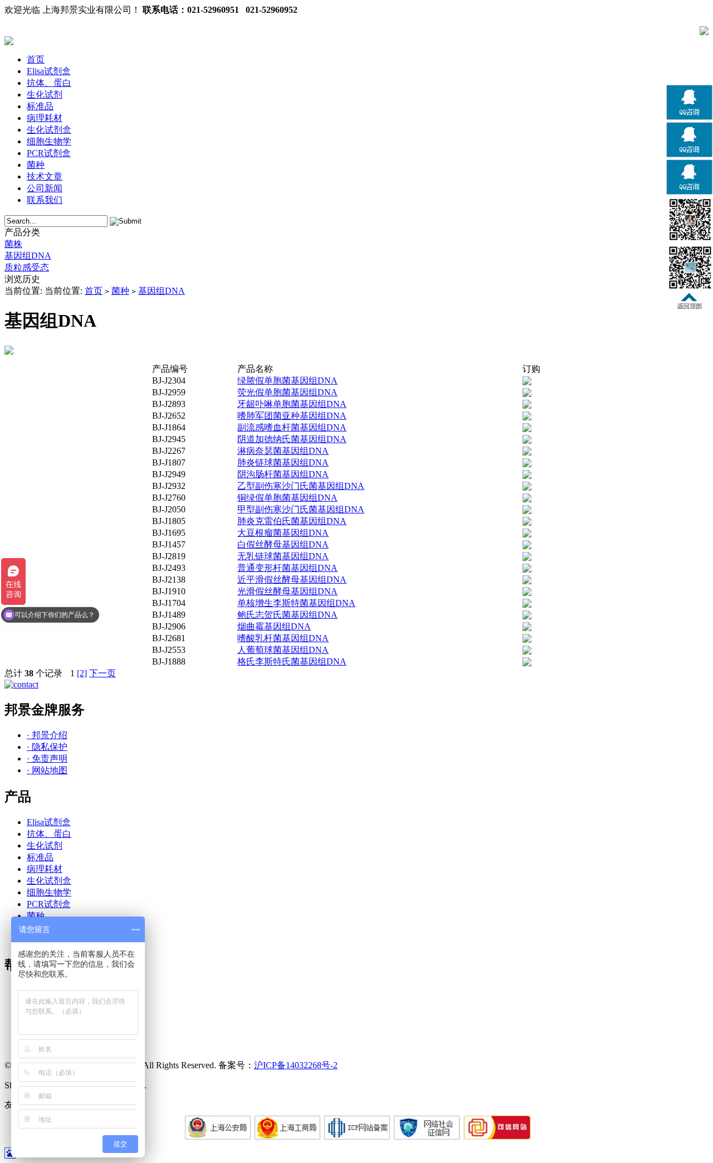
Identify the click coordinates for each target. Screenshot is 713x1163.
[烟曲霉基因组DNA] (526, 628)
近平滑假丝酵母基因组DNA (291, 579)
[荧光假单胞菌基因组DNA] (526, 394)
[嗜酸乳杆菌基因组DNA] (526, 640)
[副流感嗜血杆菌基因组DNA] (526, 429)
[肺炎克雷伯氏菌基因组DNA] (526, 522)
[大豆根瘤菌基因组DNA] (526, 534)
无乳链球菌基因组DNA (283, 556)
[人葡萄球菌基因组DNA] (526, 651)
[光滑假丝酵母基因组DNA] (526, 593)
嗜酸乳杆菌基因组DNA (283, 638)
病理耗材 (44, 118)
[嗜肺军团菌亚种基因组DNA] (526, 417)
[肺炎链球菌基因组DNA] (526, 464)
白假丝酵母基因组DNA (283, 544)
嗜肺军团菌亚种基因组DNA (291, 415)
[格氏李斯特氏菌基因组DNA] (526, 663)
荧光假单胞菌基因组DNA (287, 392)
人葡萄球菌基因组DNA (283, 650)
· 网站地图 (47, 770)
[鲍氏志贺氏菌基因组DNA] (526, 616)
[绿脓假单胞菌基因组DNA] (526, 382)
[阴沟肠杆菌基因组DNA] (526, 476)
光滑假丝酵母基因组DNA (287, 591)
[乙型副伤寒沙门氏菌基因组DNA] (526, 487)
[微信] (689, 240)
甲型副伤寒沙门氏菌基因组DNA (300, 509)
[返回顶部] (689, 306)
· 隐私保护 (47, 747)
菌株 (13, 244)
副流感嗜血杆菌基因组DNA (291, 427)
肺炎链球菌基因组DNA (283, 462)
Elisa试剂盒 (49, 71)
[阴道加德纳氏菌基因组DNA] (526, 440)
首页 (36, 59)
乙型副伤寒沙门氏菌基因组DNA (300, 486)
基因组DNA (27, 255)
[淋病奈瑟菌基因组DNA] (526, 452)
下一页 (102, 673)
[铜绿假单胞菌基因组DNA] (526, 499)
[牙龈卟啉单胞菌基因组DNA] (526, 405)
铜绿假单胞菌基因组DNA (287, 497)
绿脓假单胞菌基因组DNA (287, 380)
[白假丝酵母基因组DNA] (526, 546)
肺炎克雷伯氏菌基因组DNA (291, 521)
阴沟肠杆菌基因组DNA (283, 474)
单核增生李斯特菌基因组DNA (296, 603)
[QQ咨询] (689, 118)
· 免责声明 (47, 758)
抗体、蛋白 (49, 83)
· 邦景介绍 (47, 735)
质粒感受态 (26, 267)
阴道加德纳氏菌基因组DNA (291, 439)
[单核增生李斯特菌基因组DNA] (526, 604)
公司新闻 (44, 188)
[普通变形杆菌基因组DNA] (526, 569)
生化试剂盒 (49, 129)
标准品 (40, 106)
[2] (82, 673)
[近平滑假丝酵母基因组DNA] (526, 581)
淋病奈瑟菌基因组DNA (283, 450)
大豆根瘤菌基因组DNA (283, 532)
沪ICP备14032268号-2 (296, 1065)
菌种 (36, 164)
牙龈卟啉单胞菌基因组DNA (291, 404)
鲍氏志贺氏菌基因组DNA (287, 614)
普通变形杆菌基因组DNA (287, 568)
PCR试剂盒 (49, 153)
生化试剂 (44, 94)
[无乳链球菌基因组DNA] (526, 558)
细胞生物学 (49, 141)
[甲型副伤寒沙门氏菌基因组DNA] (526, 511)
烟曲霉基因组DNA (274, 626)
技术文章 (44, 176)
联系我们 (44, 200)
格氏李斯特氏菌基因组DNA (291, 661)
